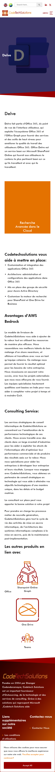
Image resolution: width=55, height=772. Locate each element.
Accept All (27, 765)
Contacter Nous (40, 727)
